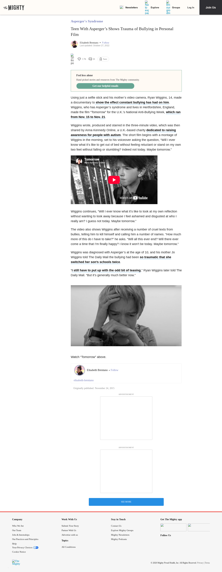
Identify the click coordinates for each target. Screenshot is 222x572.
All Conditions (69, 547)
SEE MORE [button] (126, 502)
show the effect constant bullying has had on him (132, 102)
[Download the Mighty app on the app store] (173, 527)
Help (14, 543)
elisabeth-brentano (84, 380)
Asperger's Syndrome (87, 21)
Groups (176, 7)
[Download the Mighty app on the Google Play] (201, 527)
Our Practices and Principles (25, 539)
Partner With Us (69, 530)
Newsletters (131, 7)
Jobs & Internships (20, 535)
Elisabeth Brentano (89, 42)
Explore (155, 7)
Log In (190, 7)
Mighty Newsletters (120, 535)
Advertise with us (70, 535)
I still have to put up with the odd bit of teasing (106, 270)
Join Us (211, 7)
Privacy (200, 563)
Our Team (16, 530)
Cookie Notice (19, 552)
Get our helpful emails (105, 85)
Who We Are (18, 526)
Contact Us (116, 526)
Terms (207, 563)
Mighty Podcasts (119, 539)
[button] (105, 42)
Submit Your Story (70, 526)
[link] (13, 7)
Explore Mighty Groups (122, 530)
